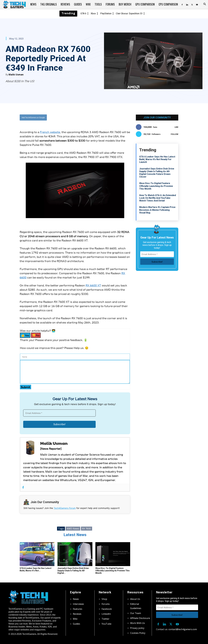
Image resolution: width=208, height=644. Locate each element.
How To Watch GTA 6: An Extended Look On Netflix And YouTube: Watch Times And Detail (157, 198)
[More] (104, 117)
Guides (78, 4)
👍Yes (25, 335)
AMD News (73, 528)
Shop (104, 599)
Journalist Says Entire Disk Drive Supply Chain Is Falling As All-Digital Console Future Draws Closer (156, 172)
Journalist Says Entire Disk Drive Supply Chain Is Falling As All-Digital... (73, 570)
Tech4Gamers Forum (65, 508)
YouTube (106, 623)
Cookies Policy (137, 633)
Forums (110, 4)
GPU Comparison (145, 4)
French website (50, 132)
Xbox (93, 13)
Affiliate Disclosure (140, 618)
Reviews (65, 4)
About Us (135, 599)
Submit (25, 387)
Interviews (78, 604)
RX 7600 (86, 528)
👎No (35, 335)
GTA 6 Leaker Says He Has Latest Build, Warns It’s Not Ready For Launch (157, 159)
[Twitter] (192, 4)
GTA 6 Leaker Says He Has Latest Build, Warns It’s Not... (35, 569)
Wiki (88, 4)
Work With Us (137, 623)
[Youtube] (197, 4)
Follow (174, 134)
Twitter (105, 618)
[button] (204, 4)
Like (176, 127)
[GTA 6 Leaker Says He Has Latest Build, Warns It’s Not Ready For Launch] (37, 554)
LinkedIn (106, 613)
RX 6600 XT (93, 285)
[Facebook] (182, 4)
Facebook (107, 608)
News (33, 4)
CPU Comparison (168, 4)
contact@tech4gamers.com (182, 629)
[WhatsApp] (90, 117)
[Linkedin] (187, 4)
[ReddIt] (97, 117)
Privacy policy (137, 628)
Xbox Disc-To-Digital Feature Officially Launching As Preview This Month (112, 570)
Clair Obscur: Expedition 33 (129, 13)
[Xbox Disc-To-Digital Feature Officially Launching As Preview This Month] (112, 554)
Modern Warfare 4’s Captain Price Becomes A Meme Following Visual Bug (157, 210)
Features (77, 608)
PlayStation (105, 13)
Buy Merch (125, 4)
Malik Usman (16, 74)
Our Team (135, 613)
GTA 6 (83, 13)
